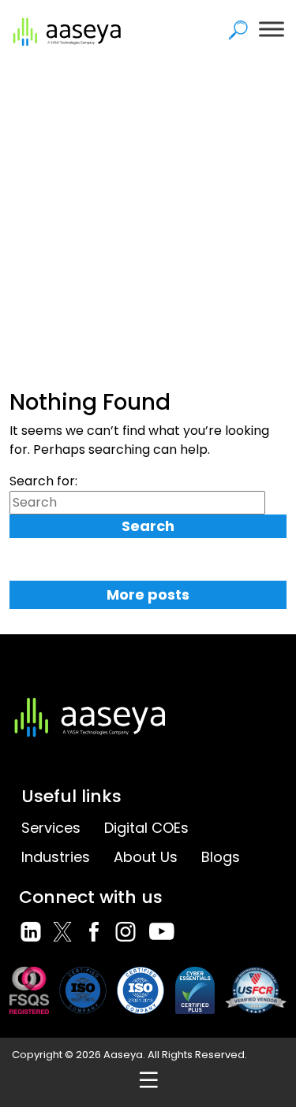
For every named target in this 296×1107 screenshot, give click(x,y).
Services (51, 828)
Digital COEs (146, 828)
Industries (55, 857)
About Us (146, 857)
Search (148, 526)
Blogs (220, 857)
